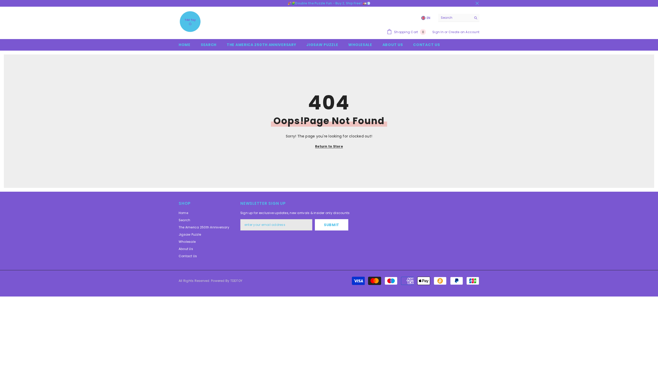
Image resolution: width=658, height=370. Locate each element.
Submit (331, 224)
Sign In (438, 32)
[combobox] (454, 18)
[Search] (458, 18)
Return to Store (329, 146)
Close (477, 3)
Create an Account (464, 32)
